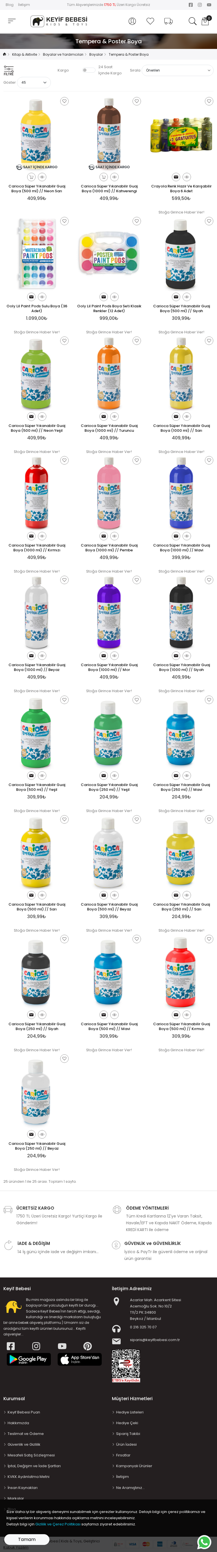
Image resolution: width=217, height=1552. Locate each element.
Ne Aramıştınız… (130, 1487)
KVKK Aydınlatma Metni (28, 1476)
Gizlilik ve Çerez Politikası (58, 1524)
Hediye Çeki (127, 1423)
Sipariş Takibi (128, 1433)
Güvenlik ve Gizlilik (24, 1444)
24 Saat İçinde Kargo (110, 70)
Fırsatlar (123, 1455)
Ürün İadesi (126, 1444)
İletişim (24, 4)
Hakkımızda (18, 1423)
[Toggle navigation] (11, 21)
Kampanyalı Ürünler (134, 1466)
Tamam (27, 1539)
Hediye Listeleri (130, 1412)
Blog (10, 4)
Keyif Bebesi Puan (24, 1412)
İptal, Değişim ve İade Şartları (34, 1466)
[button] (132, 21)
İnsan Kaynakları (23, 1487)
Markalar (16, 1498)
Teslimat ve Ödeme (26, 1433)
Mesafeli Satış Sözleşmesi (31, 1455)
